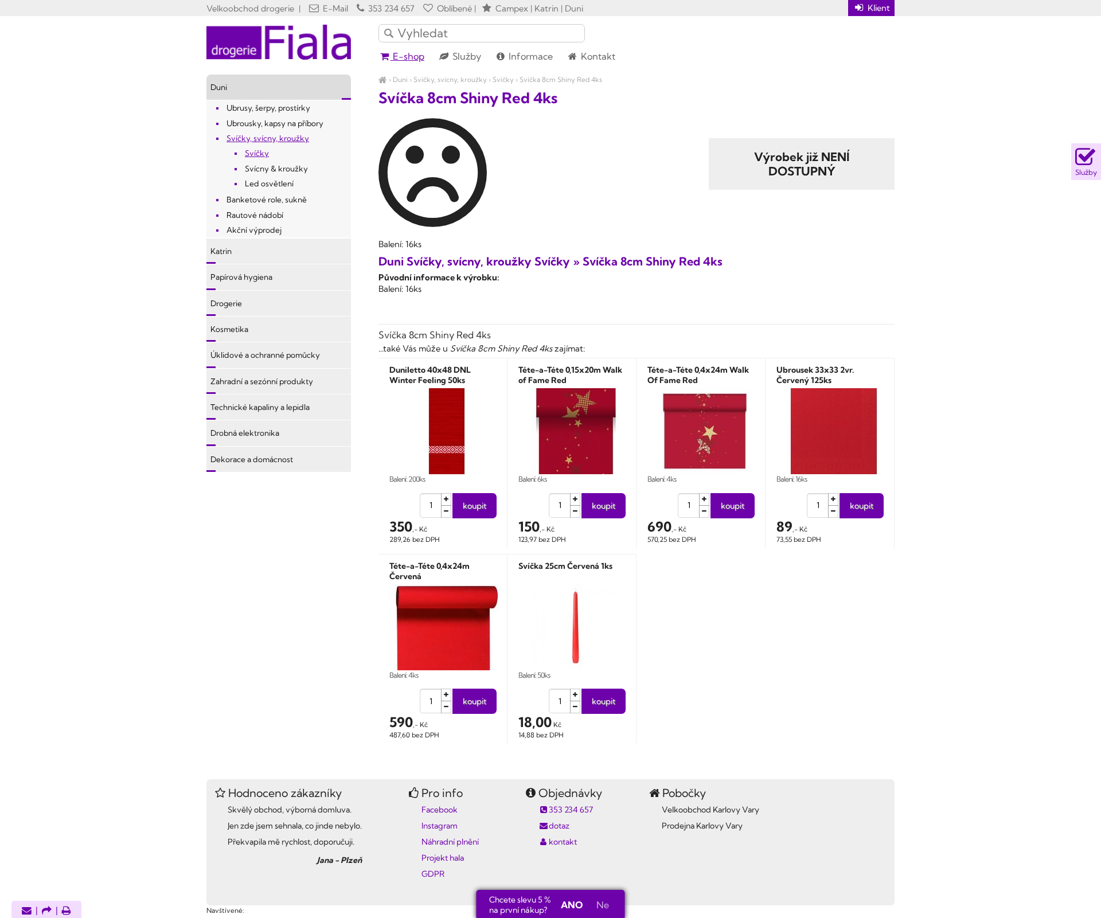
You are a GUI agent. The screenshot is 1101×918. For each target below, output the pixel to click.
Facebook (439, 809)
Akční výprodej (254, 230)
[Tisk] (66, 911)
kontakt (563, 842)
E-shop (407, 56)
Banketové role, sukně (267, 199)
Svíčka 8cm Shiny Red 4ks (561, 79)
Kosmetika (229, 329)
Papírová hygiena (241, 277)
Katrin (221, 251)
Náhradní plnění (450, 842)
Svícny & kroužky (276, 168)
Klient (877, 7)
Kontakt (597, 56)
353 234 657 (390, 8)
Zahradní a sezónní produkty (261, 381)
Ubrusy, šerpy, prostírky (268, 107)
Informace (529, 56)
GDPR (432, 874)
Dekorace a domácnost (251, 459)
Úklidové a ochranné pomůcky (265, 355)
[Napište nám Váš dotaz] (27, 911)
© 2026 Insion (874, 896)
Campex (511, 8)
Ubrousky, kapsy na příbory (275, 123)
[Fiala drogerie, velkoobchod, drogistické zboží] (382, 79)
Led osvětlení (269, 183)
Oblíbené (453, 8)
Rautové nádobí (255, 215)
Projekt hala (442, 858)
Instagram (439, 826)
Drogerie (226, 303)
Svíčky (503, 79)
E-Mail (334, 8)
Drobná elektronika (244, 432)
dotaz (559, 826)
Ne (602, 905)
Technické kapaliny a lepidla (260, 407)
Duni (400, 79)
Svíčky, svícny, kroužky (450, 79)
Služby (465, 56)
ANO (572, 905)
